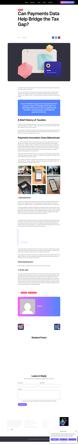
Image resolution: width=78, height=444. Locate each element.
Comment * (20, 389)
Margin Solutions (36, 439)
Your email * (42, 382)
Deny (64, 439)
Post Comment (22, 404)
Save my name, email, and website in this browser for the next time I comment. (40, 401)
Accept (54, 439)
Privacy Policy (30, 439)
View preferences (72, 439)
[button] (75, 431)
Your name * (20, 382)
